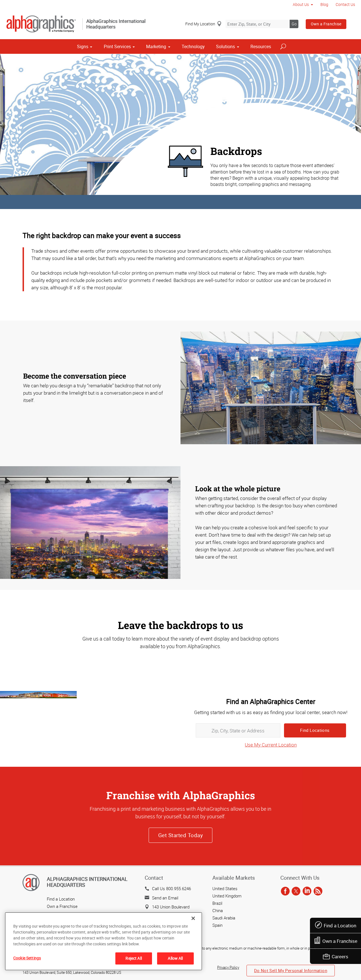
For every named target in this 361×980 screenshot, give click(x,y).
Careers (340, 956)
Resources (260, 46)
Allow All (175, 958)
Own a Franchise (326, 23)
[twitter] (296, 891)
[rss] (318, 891)
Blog (324, 4)
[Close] (193, 918)
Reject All (134, 958)
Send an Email (165, 898)
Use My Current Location (271, 744)
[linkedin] (307, 891)
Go (294, 23)
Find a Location (340, 925)
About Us (301, 4)
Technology (193, 46)
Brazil (217, 903)
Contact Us (345, 4)
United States (224, 888)
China (217, 910)
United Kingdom (226, 896)
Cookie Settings (27, 958)
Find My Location (200, 23)
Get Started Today (180, 835)
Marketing (156, 46)
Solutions (225, 46)
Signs (82, 46)
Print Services (117, 46)
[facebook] (285, 891)
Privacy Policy (228, 967)
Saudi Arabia (223, 918)
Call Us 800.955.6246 (171, 888)
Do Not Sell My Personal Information (290, 970)
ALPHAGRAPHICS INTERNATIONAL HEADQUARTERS (87, 881)
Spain (217, 925)
